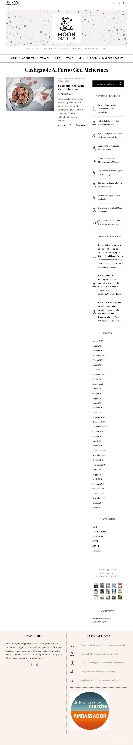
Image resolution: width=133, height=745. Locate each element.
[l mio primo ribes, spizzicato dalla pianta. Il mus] (120, 597)
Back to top (118, 739)
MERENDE (76, 78)
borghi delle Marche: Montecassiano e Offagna (100, 680)
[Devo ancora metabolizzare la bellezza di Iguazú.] (96, 597)
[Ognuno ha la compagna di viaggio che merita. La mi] (96, 585)
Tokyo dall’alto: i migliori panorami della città (99, 653)
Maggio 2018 (98, 474)
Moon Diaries (66, 93)
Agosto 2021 (97, 383)
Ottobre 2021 (97, 379)
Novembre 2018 (99, 455)
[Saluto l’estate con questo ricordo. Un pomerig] (114, 591)
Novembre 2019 (99, 426)
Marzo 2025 (97, 345)
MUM (95, 541)
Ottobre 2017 (97, 502)
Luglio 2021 (97, 388)
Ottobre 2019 (97, 431)
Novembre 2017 (99, 498)
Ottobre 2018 (97, 460)
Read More (80, 125)
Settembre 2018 (98, 464)
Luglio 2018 (97, 469)
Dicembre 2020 (98, 412)
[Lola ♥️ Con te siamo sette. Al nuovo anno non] (96, 591)
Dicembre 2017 (98, 493)
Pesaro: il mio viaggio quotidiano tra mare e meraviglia (107, 108)
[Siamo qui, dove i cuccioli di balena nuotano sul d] (102, 597)
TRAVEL (96, 550)
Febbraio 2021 (98, 407)
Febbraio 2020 (98, 417)
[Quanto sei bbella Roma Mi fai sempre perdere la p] (108, 591)
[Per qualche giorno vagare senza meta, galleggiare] (120, 585)
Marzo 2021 (97, 402)
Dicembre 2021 (98, 369)
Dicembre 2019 (98, 422)
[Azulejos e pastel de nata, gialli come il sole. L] (108, 585)
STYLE (95, 545)
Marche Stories (64, 78)
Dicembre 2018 (98, 450)
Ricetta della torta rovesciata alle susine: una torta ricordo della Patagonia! (110, 309)
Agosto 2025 (97, 341)
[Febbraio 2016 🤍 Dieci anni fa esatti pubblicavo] (114, 585)
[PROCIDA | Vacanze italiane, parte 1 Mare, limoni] (114, 597)
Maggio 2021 (98, 398)
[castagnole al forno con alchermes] (30, 94)
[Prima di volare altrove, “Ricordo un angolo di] (108, 597)
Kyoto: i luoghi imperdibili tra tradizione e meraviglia (102, 662)
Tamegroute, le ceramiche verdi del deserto (98, 671)
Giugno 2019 (97, 436)
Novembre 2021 (99, 374)
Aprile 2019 (97, 445)
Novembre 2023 (99, 355)
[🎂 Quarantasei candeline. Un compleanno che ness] (102, 591)
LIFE (94, 526)
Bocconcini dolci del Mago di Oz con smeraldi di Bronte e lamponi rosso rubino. (110, 263)
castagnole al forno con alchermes (71, 87)
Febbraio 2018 (98, 483)
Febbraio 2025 (98, 350)
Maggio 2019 (98, 441)
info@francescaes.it (101, 618)
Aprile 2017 (97, 507)
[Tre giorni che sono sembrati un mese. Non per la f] (102, 585)
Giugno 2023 (97, 360)
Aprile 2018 (97, 479)
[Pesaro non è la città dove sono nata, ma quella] (120, 591)
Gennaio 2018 (98, 488)
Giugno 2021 (97, 393)
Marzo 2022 (97, 364)
